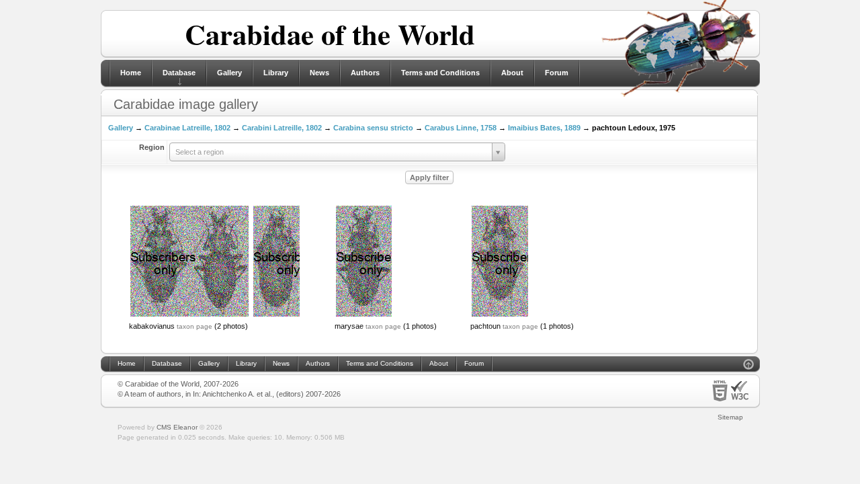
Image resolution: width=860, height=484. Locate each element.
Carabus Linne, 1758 (461, 128)
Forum (556, 73)
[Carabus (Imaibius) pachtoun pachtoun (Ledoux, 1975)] (499, 315)
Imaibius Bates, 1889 (544, 128)
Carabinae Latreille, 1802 (187, 128)
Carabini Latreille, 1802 (282, 128)
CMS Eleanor (177, 427)
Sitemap (730, 417)
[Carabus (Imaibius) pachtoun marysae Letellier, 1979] (364, 315)
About (512, 73)
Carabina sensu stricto (373, 128)
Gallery (229, 73)
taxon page (194, 326)
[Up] (748, 366)
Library (275, 73)
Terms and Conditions (440, 73)
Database (179, 73)
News (319, 73)
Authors (365, 73)
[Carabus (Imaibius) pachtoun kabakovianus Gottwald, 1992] (189, 315)
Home (130, 73)
